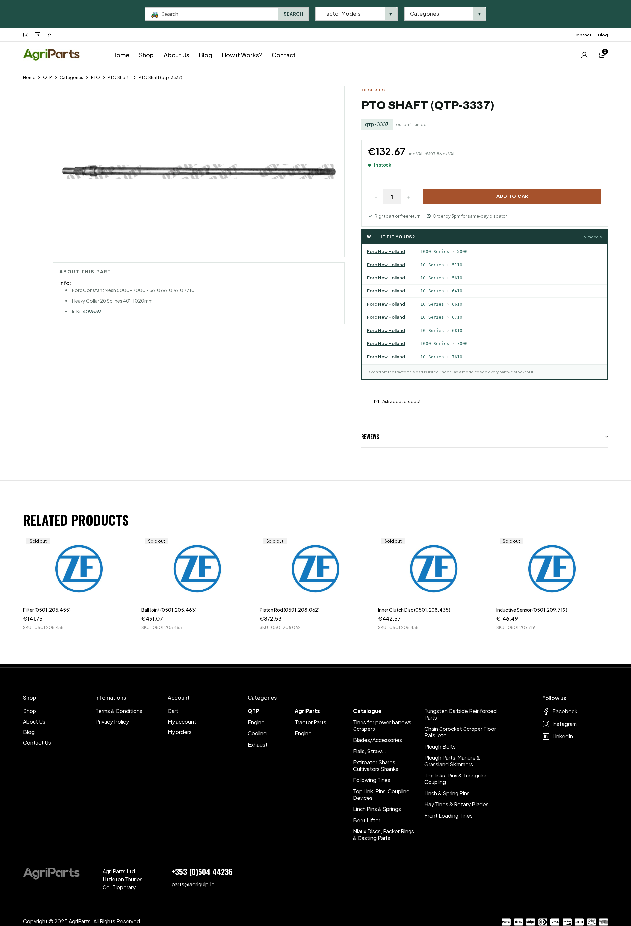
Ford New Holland (386, 251)
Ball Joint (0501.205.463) (169, 610)
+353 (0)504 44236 (202, 871)
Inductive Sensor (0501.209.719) (531, 610)
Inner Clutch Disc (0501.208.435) (414, 610)
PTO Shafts (119, 77)
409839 (92, 311)
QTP (47, 77)
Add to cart (514, 196)
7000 (462, 343)
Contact (582, 34)
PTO (95, 77)
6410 (457, 291)
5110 (457, 264)
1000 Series (434, 251)
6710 (457, 317)
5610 (457, 277)
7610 (457, 356)
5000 (462, 251)
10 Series (432, 264)
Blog (603, 34)
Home (29, 77)
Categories (71, 77)
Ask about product (401, 401)
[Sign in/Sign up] (584, 55)
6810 (457, 330)
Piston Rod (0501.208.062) (290, 610)
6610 (457, 304)
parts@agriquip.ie (193, 884)
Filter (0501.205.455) (47, 610)
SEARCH (293, 14)
